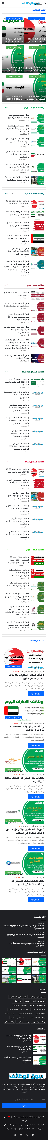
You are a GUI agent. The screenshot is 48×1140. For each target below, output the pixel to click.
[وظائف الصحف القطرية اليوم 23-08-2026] (37, 295)
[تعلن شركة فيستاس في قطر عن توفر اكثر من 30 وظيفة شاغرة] (37, 317)
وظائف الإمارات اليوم (14, 19)
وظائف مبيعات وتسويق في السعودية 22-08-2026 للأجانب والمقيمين (17, 420)
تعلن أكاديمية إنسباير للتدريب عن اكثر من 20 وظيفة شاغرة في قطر (16, 329)
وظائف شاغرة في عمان (18, 1018)
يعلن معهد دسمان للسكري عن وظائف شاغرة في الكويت (36, 99)
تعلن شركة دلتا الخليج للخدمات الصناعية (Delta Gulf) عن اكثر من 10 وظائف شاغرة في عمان (17, 611)
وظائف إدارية (25, 1009)
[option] (24, 59)
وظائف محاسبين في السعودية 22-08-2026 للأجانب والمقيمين (19, 433)
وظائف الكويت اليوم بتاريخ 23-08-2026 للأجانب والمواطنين (14, 99)
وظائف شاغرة (38, 671)
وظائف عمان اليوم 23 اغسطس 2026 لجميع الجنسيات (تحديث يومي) (18, 559)
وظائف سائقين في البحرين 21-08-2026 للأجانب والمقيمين (17, 508)
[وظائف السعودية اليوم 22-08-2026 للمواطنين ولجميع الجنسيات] (37, 382)
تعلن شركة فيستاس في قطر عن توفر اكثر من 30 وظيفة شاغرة (18, 317)
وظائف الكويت (13, 1009)
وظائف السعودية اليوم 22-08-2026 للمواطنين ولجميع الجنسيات (17, 382)
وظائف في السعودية (38, 1022)
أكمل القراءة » (36, 694)
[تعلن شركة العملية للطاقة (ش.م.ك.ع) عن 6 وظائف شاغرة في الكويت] (37, 167)
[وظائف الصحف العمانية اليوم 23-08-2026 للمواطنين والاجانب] (37, 573)
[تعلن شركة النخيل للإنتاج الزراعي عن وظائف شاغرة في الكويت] (13, 59)
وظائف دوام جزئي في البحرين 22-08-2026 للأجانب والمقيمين (17, 521)
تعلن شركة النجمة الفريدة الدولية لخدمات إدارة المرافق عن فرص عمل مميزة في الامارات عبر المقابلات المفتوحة (16, 266)
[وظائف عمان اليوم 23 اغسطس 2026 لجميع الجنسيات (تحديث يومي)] (37, 560)
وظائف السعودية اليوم (33, 372)
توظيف (27, 1001)
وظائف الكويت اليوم (37, 48)
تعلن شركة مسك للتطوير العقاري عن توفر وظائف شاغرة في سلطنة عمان (18, 625)
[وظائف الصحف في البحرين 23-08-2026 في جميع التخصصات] (37, 225)
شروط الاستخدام (10, 1125)
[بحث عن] (45, 4)
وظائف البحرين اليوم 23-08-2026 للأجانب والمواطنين (36, 41)
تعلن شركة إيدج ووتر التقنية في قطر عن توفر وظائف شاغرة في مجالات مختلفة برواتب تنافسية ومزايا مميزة (16, 344)
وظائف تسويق (40, 1013)
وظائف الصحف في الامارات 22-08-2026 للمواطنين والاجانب (17, 238)
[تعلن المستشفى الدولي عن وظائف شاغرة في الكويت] (37, 180)
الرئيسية (41, 1125)
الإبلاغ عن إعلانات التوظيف (14, 1128)
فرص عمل (18, 1001)
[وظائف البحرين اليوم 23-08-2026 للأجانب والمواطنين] (35, 30)
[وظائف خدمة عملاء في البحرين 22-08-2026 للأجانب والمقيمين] (37, 532)
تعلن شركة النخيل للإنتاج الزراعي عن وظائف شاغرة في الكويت (15, 72)
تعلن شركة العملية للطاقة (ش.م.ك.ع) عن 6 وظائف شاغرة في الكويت (17, 167)
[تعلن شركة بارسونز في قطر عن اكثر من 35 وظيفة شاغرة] (37, 306)
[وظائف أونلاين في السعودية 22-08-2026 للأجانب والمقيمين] (37, 393)
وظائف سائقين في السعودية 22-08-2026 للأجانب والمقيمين (19, 446)
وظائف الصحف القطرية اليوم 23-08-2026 (16, 294)
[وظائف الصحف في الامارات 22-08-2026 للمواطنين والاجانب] (37, 238)
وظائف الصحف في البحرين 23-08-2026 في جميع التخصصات (18, 225)
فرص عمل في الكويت (20, 1005)
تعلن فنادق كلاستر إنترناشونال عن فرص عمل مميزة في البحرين (18, 251)
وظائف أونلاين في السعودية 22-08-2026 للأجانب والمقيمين (16, 394)
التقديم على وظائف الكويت (18, 997)
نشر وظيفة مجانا (37, 1128)
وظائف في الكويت (23, 1022)
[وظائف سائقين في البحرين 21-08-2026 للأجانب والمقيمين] (37, 506)
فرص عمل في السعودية (37, 1005)
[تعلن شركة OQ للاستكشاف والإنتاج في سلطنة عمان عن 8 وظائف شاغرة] (37, 597)
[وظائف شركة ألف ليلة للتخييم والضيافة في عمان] (37, 586)
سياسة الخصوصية (30, 1125)
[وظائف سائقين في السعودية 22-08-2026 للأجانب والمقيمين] (37, 444)
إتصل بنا (27, 1128)
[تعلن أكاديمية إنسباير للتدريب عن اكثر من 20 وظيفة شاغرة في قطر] (37, 330)
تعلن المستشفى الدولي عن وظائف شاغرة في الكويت (17, 178)
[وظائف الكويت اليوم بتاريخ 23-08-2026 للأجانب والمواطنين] (13, 87)
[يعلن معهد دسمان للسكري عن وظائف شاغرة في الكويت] (35, 87)
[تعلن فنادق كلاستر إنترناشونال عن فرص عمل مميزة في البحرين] (37, 251)
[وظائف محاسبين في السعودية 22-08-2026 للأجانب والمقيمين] (37, 431)
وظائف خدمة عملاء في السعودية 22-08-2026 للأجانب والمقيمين (19, 407)
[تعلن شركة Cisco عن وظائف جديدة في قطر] (37, 358)
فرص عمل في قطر (39, 1009)
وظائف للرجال (9, 1022)
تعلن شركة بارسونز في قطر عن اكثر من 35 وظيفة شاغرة (16, 304)
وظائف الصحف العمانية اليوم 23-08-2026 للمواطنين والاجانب (19, 572)
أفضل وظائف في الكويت (37, 997)
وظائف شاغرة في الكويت (37, 1018)
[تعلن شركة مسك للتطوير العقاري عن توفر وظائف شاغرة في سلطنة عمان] (37, 625)
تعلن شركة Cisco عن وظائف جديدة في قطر (17, 357)
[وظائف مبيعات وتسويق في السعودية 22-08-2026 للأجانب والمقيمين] (37, 418)
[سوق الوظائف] (32, 3)
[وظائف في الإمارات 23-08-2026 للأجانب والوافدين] (13, 30)
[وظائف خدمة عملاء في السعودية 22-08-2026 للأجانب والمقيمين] (37, 406)
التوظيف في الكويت (38, 1001)
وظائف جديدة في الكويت (25, 1013)
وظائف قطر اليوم (35, 285)
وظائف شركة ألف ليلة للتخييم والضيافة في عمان (17, 584)
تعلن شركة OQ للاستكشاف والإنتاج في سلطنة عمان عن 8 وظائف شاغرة (17, 596)
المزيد (6, 107)
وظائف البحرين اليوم (37, 19)
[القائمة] (3, 4)
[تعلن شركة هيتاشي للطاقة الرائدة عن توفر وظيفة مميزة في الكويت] (9, 979)
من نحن (20, 1125)
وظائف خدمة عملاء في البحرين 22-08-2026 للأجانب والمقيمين (17, 534)
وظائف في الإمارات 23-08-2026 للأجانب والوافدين (14, 41)
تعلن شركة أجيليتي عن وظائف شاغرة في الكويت (35, 70)
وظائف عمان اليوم (35, 550)
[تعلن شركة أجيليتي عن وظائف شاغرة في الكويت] (35, 59)
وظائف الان (38, 774)
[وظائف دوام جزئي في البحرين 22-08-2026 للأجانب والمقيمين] (37, 519)
